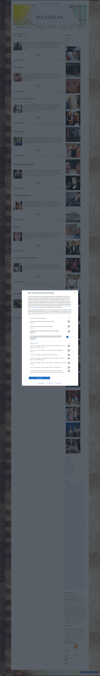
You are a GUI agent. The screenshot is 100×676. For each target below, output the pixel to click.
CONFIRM (39, 378)
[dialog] (50, 338)
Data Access (50, 383)
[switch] (68, 321)
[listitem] (50, 318)
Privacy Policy (58, 383)
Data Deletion (42, 383)
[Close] (75, 293)
